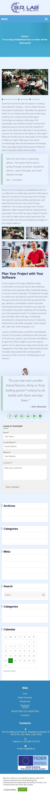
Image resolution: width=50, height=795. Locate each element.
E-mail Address (9, 442)
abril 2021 (10, 512)
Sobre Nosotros (25, 697)
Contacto (25, 715)
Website (7, 452)
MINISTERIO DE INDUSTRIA (25, 711)
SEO (8, 541)
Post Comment (12, 487)
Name (6, 432)
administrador (24, 99)
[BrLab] (25, 7)
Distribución (25, 701)
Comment (7, 463)
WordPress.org (12, 576)
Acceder (10, 558)
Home (24, 36)
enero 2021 (11, 518)
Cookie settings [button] (10, 789)
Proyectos (25, 705)
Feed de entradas (14, 564)
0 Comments (35, 99)
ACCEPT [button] (22, 789)
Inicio (25, 693)
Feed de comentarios (15, 570)
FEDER (25, 707)
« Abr (6, 677)
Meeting (10, 535)
